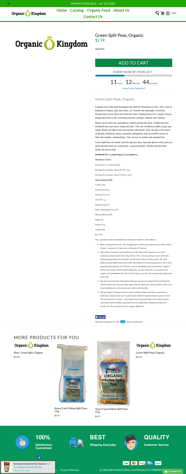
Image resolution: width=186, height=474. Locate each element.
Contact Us (93, 16)
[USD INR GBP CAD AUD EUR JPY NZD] (175, 13)
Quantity (99, 49)
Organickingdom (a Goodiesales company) (132, 470)
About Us (121, 10)
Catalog (77, 10)
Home (62, 10)
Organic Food (98, 10)
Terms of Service (69, 470)
